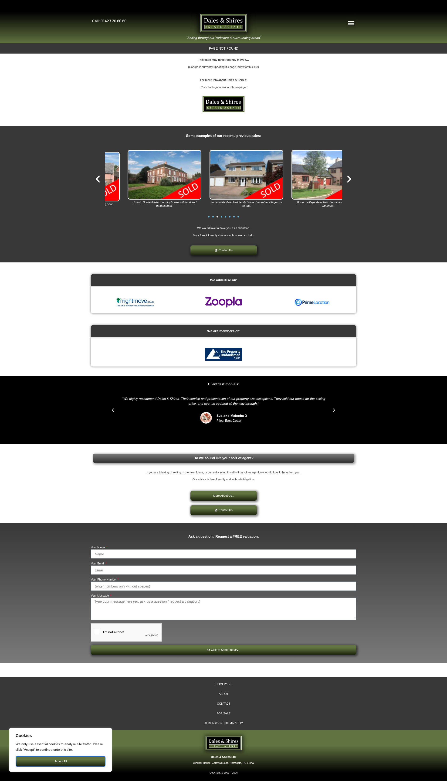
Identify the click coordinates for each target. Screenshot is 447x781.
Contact (223, 703)
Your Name (98, 547)
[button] (351, 23)
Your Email (98, 563)
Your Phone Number (104, 579)
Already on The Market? (223, 723)
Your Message (100, 595)
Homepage (223, 684)
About (223, 694)
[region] (60, 750)
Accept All (60, 761)
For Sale (223, 713)
